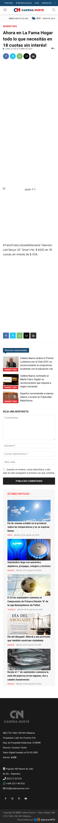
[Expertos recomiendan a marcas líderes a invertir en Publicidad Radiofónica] (11, 397)
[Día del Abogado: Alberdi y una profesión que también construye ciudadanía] (29, 624)
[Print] (33, 56)
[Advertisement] (29, 92)
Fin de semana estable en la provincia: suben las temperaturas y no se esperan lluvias (28, 527)
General (10, 570)
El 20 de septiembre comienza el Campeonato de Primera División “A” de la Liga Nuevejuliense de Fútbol (27, 601)
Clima (9, 535)
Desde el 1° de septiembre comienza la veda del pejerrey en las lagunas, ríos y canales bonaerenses (27, 676)
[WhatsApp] (20, 56)
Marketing (10, 26)
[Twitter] (13, 56)
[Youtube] (25, 798)
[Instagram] (12, 798)
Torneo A (11, 609)
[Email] (26, 56)
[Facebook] (6, 56)
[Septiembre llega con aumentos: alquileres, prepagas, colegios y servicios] (29, 549)
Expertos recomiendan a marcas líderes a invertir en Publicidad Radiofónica (36, 397)
